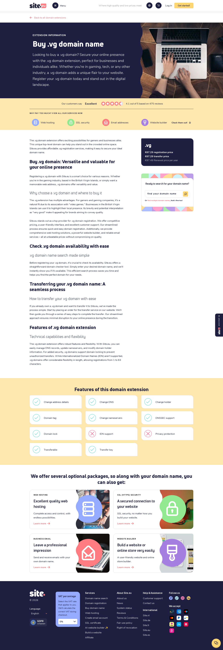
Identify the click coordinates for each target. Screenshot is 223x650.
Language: (35, 608)
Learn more (40, 523)
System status (124, 607)
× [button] (220, 619)
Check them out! (179, 122)
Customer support (153, 598)
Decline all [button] (120, 639)
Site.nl (146, 615)
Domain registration (95, 603)
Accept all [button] (102, 639)
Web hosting (92, 612)
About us (122, 598)
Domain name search (96, 598)
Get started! (184, 5)
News (120, 603)
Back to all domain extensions (50, 17)
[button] (111, 644)
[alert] (111, 633)
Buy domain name (95, 607)
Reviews (121, 612)
